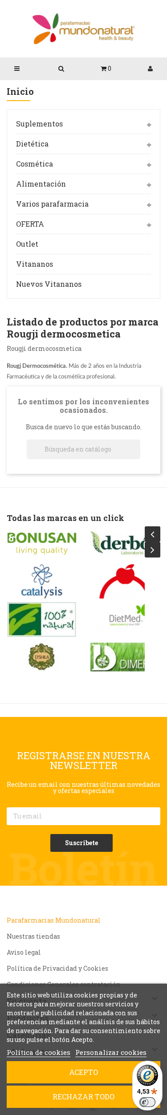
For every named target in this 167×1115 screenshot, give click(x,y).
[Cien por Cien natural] (42, 619)
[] (136, 456)
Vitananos (34, 264)
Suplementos (39, 123)
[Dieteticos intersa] (125, 581)
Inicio (20, 92)
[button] (105, 68)
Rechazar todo (83, 1096)
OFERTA (30, 223)
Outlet (27, 243)
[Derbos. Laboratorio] (125, 543)
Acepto (83, 1072)
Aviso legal (24, 952)
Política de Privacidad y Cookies (57, 968)
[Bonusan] (42, 543)
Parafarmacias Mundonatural (54, 920)
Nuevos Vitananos (48, 284)
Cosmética (34, 163)
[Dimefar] (125, 657)
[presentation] (152, 534)
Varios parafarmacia (52, 203)
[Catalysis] (42, 581)
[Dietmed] (125, 619)
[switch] (147, 1102)
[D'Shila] (42, 657)
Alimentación (41, 183)
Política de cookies (38, 1052)
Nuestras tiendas (33, 936)
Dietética (32, 143)
